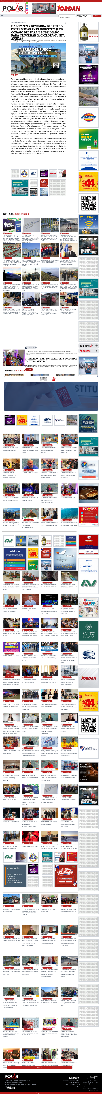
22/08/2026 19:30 (30, 470)
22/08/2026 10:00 (10, 606)
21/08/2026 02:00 (67, 819)
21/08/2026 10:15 (48, 772)
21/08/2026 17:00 (67, 677)
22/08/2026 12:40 (10, 582)
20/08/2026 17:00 (29, 937)
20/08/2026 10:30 (67, 1029)
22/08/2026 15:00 (30, 520)
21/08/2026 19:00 (29, 677)
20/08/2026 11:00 (48, 1029)
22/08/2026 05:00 (29, 630)
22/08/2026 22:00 (30, 445)
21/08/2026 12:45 (48, 724)
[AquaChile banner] (15, 886)
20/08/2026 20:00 (48, 906)
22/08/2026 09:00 (29, 606)
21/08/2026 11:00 (10, 772)
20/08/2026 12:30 (10, 1029)
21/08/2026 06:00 (67, 796)
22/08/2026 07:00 (67, 606)
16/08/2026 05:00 (28, 307)
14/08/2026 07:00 (66, 307)
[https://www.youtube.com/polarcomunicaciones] (27, 12)
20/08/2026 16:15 (67, 937)
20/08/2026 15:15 (48, 968)
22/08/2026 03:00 (67, 630)
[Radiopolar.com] (2, 15)
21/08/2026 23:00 (29, 653)
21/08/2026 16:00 (10, 701)
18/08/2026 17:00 (47, 282)
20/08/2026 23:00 (48, 843)
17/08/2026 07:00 (9, 307)
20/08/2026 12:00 (29, 1029)
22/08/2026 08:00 (48, 606)
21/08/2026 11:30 (48, 748)
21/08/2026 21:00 (67, 653)
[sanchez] (66, 886)
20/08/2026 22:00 (67, 843)
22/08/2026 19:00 (68, 470)
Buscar (96, 15)
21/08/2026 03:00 (48, 819)
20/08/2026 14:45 (10, 998)
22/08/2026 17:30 (49, 495)
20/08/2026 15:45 (29, 968)
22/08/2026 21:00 (49, 445)
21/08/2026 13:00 (29, 724)
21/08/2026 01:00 (10, 843)
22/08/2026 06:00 (10, 630)
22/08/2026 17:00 (33, 347)
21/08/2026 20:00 (10, 677)
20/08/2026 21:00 (10, 906)
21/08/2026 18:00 (48, 677)
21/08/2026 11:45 (29, 748)
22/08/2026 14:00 (49, 520)
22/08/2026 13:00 (68, 520)
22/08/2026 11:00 (67, 582)
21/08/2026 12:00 (10, 748)
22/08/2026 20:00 (10, 470)
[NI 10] (14, 365)
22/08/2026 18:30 (10, 495)
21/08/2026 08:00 (9, 233)
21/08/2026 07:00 (28, 233)
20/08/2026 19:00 (67, 906)
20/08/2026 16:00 (47, 233)
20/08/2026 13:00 (48, 998)
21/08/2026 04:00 (29, 819)
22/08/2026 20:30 (68, 445)
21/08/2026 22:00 (48, 653)
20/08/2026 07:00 (67, 1060)
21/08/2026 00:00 (29, 843)
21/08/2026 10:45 (29, 772)
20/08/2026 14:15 (29, 998)
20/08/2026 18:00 (10, 937)
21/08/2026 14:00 (67, 701)
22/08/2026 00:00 (10, 653)
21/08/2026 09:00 (10, 796)
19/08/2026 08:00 (9, 282)
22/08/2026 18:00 (30, 495)
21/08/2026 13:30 (10, 724)
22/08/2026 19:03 (49, 470)
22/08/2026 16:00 (10, 520)
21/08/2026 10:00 (67, 772)
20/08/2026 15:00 (66, 233)
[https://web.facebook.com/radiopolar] (27, 5)
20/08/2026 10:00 (10, 1060)
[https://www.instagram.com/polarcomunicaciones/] (27, 10)
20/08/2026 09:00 (29, 1060)
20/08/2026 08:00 (48, 1060)
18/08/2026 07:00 (66, 282)
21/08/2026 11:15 (67, 748)
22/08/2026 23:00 (10, 445)
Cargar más (39, 1067)
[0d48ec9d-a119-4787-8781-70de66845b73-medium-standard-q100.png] (13, 11)
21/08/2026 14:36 (48, 701)
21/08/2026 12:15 (67, 724)
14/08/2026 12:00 (47, 307)
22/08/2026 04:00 (48, 630)
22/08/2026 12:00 (29, 582)
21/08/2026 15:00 (29, 701)
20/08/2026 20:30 (29, 906)
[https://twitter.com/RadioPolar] (27, 7)
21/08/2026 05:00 (10, 819)
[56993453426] (27, 3)
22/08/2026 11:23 (48, 582)
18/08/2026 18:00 (28, 282)
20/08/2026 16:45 (48, 937)
